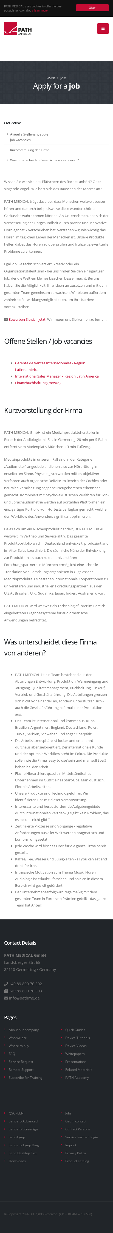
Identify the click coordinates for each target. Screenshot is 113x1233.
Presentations (75, 1061)
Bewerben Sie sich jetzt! (27, 319)
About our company (24, 1030)
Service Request (21, 1061)
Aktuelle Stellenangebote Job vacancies (29, 137)
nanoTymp (17, 1137)
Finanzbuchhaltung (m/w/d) (38, 382)
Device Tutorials (77, 1037)
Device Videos (76, 1045)
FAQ (12, 1053)
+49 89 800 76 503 (25, 990)
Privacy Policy (75, 1153)
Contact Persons (77, 1129)
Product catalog (77, 1161)
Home (51, 78)
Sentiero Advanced (23, 1121)
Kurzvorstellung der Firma (30, 150)
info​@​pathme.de (24, 998)
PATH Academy (77, 1077)
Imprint (70, 1145)
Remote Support (21, 1069)
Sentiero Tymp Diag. (24, 1145)
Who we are (18, 1037)
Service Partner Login (81, 1137)
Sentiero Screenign (23, 1129)
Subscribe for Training (26, 1077)
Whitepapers (75, 1053)
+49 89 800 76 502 (25, 983)
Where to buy (19, 1045)
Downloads (17, 1161)
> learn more (40, 10)
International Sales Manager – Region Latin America (57, 376)
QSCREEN (16, 1113)
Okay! (92, 7)
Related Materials (78, 1069)
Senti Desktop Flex (23, 1153)
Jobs (68, 1113)
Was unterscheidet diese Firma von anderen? (44, 160)
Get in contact (75, 1121)
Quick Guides (75, 1030)
